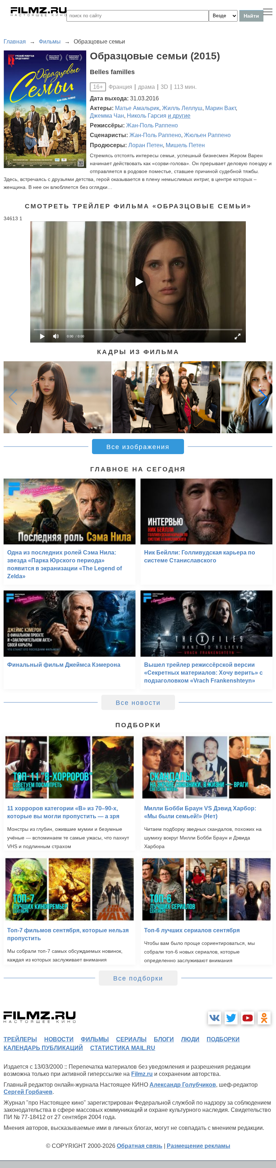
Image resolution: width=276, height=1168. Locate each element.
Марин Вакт (220, 108)
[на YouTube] (247, 1017)
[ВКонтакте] (214, 1017)
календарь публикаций (43, 1048)
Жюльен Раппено (207, 135)
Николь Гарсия (146, 116)
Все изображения (138, 447)
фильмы (95, 1039)
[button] (263, 397)
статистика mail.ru (122, 1048)
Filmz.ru (142, 1074)
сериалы (131, 1039)
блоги (164, 1039)
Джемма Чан (107, 116)
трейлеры (20, 1039)
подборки (223, 1039)
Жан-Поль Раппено (152, 125)
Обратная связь (139, 1146)
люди (190, 1039)
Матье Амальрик (137, 108)
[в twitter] (231, 1017)
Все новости (138, 702)
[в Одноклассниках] (264, 1017)
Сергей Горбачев (28, 1092)
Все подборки (138, 978)
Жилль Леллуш (182, 108)
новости (59, 1039)
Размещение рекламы (198, 1146)
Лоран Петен (145, 145)
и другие (179, 116)
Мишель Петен (185, 145)
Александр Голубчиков (183, 1085)
